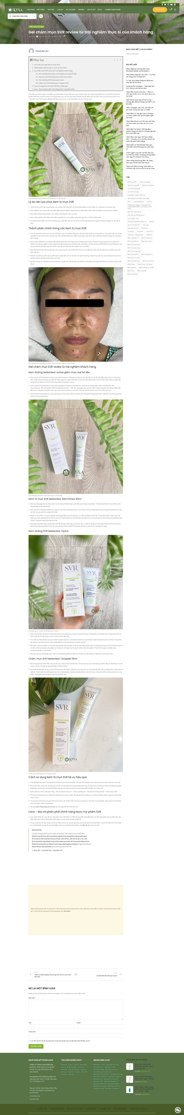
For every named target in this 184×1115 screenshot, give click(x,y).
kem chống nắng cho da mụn (45, 807)
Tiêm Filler (140, 231)
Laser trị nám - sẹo (133, 218)
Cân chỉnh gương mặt (134, 188)
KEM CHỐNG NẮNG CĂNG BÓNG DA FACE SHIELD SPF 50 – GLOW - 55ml (144, 1089)
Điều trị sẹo (131, 271)
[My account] (175, 10)
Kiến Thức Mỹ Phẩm (36, 26)
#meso (39, 846)
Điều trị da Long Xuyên (134, 251)
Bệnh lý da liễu (132, 182)
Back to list (76, 974)
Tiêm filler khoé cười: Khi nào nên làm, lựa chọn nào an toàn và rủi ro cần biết (140, 123)
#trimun (44, 836)
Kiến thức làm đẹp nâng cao (136, 215)
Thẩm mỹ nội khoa (133, 228)
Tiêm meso (149, 231)
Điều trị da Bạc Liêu (147, 238)
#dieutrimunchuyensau (40, 844)
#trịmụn (53, 839)
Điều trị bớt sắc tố (133, 238)
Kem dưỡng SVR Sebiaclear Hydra (51, 80)
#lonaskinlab (46, 846)
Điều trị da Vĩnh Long (134, 261)
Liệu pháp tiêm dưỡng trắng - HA (137, 221)
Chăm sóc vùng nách (148, 185)
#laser (34, 846)
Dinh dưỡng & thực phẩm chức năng (138, 198)
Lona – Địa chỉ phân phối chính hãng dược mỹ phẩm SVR (54, 89)
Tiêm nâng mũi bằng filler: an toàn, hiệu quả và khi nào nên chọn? (139, 162)
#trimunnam (45, 839)
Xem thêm (67, 911)
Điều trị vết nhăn (133, 274)
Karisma (149, 201)
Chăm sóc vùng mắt (133, 185)
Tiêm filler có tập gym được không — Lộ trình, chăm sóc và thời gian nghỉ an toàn (140, 116)
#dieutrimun (36, 836)
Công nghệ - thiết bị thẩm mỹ (136, 195)
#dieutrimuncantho (52, 841)
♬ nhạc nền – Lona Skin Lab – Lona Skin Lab (47, 850)
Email (79, 1023)
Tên (30, 1023)
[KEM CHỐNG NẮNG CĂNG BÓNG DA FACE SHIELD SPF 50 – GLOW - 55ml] (129, 1090)
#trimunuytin (75, 841)
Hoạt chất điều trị (139, 201)
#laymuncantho (65, 841)
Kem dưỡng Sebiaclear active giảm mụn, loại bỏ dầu (58, 74)
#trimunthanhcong (53, 836)
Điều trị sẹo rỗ (141, 271)
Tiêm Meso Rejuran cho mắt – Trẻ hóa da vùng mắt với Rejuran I (140, 76)
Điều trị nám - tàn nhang (145, 264)
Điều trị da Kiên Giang (134, 248)
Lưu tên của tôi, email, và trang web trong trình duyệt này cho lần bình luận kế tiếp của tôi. (60, 1041)
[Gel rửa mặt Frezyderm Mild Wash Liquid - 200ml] (129, 1079)
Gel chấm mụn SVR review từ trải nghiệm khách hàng (53, 71)
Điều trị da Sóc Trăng (133, 257)
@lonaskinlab (36, 830)
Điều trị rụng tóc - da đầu (146, 267)
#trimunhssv (36, 839)
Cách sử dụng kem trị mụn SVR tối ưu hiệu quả (51, 86)
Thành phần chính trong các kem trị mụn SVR (50, 68)
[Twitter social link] (165, 4)
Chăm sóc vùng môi (145, 182)
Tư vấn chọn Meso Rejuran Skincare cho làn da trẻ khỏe (139, 82)
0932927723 (160, 10)
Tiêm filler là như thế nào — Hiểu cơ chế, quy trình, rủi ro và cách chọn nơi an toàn (140, 94)
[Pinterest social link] (174, 4)
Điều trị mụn (131, 264)
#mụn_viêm (60, 839)
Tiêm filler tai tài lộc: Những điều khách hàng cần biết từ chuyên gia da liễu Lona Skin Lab (140, 131)
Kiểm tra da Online (132, 54)
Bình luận (32, 998)
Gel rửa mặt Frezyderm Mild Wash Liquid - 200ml (144, 1078)
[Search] (41, 16)
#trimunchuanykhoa (68, 836)
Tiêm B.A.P (144, 228)
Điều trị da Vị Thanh (148, 261)
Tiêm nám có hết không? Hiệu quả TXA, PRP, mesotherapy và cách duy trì (140, 147)
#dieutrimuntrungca (55, 844)
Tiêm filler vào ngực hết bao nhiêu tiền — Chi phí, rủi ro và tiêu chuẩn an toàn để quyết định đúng (140, 139)
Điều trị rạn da (132, 267)
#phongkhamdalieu (70, 844)
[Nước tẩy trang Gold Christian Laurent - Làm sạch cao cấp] (129, 1067)
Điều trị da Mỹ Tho (133, 254)
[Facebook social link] (162, 4)
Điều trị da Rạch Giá (147, 254)
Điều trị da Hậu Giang (134, 244)
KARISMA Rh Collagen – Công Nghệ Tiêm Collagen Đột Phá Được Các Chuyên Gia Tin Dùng (140, 206)
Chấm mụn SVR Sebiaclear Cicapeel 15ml (54, 83)
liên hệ (85, 825)
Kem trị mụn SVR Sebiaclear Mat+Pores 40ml (55, 77)
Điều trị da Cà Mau (146, 241)
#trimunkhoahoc (81, 836)
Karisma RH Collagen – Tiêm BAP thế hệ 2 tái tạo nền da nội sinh (140, 87)
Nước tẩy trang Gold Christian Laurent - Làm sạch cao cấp (144, 1066)
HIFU (129, 201)
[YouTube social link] (171, 4)
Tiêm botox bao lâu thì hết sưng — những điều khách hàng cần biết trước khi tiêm (140, 102)
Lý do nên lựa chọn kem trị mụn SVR (47, 65)
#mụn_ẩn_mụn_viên (80, 839)
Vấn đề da (149, 235)
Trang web (32, 1031)
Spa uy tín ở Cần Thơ (134, 225)
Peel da (152, 221)
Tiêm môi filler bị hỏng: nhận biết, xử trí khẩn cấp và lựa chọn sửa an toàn (140, 167)
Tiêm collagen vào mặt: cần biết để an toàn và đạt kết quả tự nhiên (139, 109)
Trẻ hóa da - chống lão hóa (135, 235)
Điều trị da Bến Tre (133, 241)
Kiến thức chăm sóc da (134, 212)
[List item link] (43, 1096)
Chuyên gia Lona (42, 51)
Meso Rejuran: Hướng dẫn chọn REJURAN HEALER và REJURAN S (138, 70)
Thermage (146, 225)
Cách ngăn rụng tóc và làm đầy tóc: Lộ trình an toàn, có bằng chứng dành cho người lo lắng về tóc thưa (140, 155)
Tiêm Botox (131, 231)
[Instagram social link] (168, 4)
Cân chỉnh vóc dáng (133, 192)
